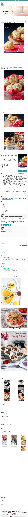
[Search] (18, 3)
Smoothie (2, 407)
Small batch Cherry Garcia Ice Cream (6, 413)
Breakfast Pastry (3, 404)
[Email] (5, 225)
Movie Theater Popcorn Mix (4, 432)
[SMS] (3, 225)
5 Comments (12, 13)
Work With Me (3, 501)
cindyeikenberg (6, 269)
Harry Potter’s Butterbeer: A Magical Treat (7, 419)
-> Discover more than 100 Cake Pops (14, 0)
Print (22, 170)
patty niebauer (6, 258)
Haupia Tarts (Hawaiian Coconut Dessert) (6, 431)
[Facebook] (10, 225)
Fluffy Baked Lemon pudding (14, 305)
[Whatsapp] (1, 225)
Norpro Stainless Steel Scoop (13, 198)
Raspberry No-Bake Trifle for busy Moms (6, 415)
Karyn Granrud (4, 13)
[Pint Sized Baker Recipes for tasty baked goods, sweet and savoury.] (3, 4)
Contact (2, 500)
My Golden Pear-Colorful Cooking (5, 506)
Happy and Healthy (3, 405)
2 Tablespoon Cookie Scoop (6, 199)
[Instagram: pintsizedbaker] (3, 215)
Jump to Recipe (3, 19)
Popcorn (2, 408)
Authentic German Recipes (4, 507)
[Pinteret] (7, 225)
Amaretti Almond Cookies (4, 416)
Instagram (22, 216)
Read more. (24, 236)
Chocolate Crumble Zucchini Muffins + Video (14, 371)
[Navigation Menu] (26, 3)
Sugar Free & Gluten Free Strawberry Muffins (14, 328)
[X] (9, 225)
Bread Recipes (4, 9)
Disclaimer (2, 504)
